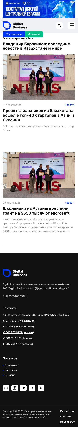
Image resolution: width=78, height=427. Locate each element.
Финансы (34, 34)
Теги (30, 38)
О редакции (12, 365)
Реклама (10, 375)
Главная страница (14, 38)
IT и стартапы (14, 34)
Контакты (11, 370)
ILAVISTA (65, 416)
